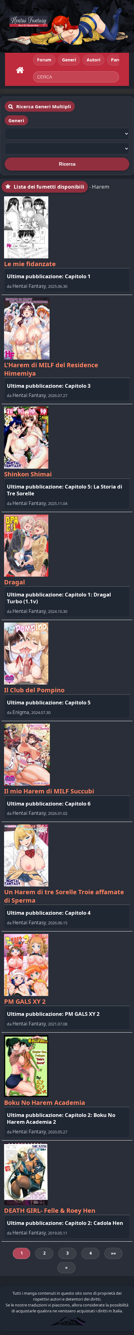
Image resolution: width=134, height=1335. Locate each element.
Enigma (20, 712)
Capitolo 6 (78, 803)
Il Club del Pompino (34, 690)
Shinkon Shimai (28, 474)
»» (113, 1253)
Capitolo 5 (78, 702)
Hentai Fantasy (29, 286)
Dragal (14, 582)
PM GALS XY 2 (24, 1001)
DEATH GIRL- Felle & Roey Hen (49, 1210)
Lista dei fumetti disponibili (49, 186)
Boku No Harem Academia (44, 1102)
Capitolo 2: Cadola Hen (94, 1222)
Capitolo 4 (78, 912)
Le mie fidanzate (30, 264)
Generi (16, 120)
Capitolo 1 (78, 276)
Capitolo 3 (78, 385)
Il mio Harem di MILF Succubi (49, 791)
